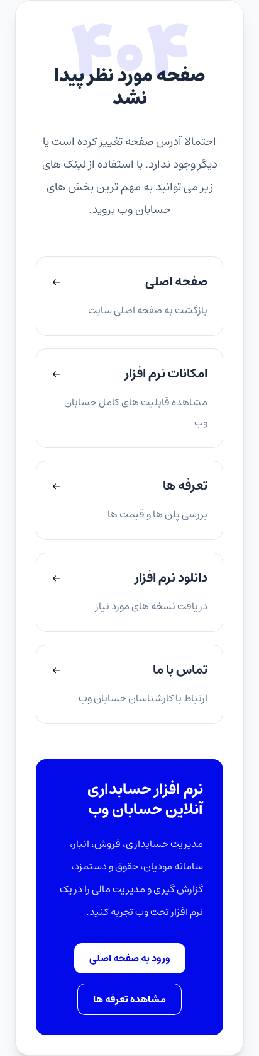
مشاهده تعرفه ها (129, 999)
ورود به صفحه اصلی (129, 958)
